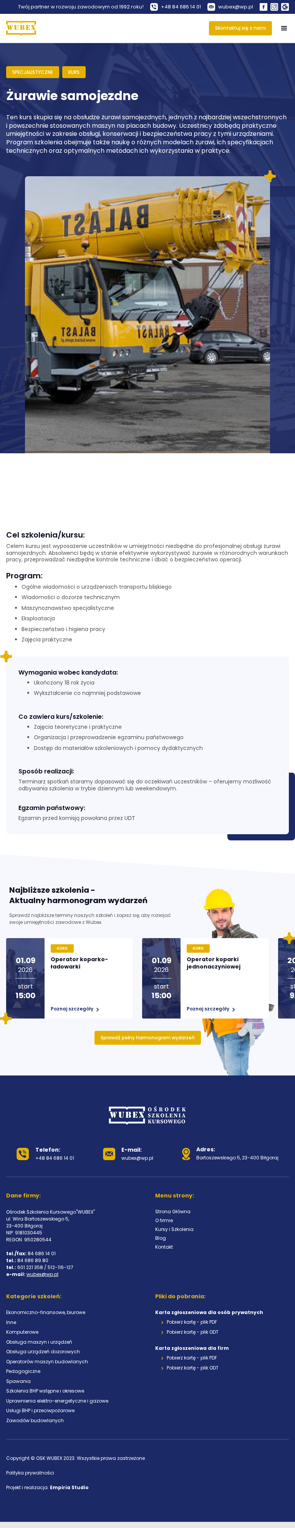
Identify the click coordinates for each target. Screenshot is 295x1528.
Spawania (18, 1381)
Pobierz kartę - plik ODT (193, 1332)
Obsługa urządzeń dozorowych (43, 1351)
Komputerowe (22, 1332)
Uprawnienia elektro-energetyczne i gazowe (57, 1401)
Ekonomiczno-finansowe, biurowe (45, 1312)
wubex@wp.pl (42, 1274)
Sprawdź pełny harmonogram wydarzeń (148, 1037)
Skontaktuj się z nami (240, 28)
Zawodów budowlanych (35, 1420)
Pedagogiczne (23, 1371)
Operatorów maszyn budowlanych (47, 1361)
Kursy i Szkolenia (174, 1229)
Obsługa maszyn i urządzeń (39, 1342)
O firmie (164, 1220)
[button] (284, 28)
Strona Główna (173, 1211)
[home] (21, 28)
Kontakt (164, 1247)
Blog (160, 1238)
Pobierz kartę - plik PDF (192, 1322)
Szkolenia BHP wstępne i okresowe (45, 1391)
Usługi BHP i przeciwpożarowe (40, 1410)
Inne (11, 1322)
